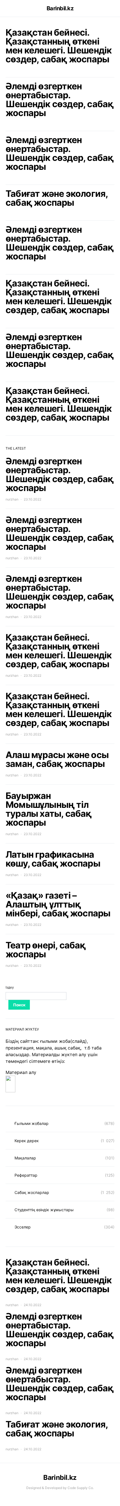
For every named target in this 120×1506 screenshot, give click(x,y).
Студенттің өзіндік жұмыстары (44, 1209)
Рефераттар (26, 1175)
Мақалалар (25, 1158)
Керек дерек (27, 1140)
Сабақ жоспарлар (32, 1192)
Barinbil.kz (60, 8)
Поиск (19, 1004)
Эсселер (23, 1227)
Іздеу (10, 987)
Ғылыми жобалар (32, 1123)
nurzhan (12, 499)
